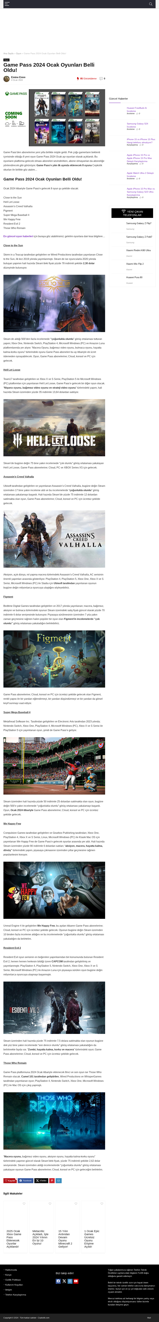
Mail (149, 1318)
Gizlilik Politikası (13, 1280)
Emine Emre (18, 77)
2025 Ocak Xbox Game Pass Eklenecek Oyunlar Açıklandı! (14, 1239)
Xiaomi (129, 256)
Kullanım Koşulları (14, 1284)
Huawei (129, 283)
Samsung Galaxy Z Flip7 (138, 223)
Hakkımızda (11, 1270)
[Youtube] (75, 1281)
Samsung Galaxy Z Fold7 (139, 236)
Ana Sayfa (8, 53)
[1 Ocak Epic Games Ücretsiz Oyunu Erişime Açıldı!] (93, 1214)
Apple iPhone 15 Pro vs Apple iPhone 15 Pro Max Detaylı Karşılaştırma (139, 158)
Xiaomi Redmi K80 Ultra (138, 250)
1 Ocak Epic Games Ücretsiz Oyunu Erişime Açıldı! (91, 1239)
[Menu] (7, 4)
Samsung (130, 229)
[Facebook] (58, 1281)
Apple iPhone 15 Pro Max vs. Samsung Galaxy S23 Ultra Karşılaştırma (141, 191)
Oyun (18, 53)
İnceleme (131, 113)
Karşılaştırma (132, 145)
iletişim (8, 1289)
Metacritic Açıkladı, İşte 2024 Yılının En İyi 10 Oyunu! (40, 1237)
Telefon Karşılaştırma (15, 1294)
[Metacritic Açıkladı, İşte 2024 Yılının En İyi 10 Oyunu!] (41, 1214)
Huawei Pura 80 (134, 277)
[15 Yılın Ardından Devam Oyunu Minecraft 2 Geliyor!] (67, 1214)
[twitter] (64, 1281)
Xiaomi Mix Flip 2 (135, 263)
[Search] (150, 4)
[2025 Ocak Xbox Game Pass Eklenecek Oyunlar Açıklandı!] (15, 1214)
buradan (111, 1305)
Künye (8, 1275)
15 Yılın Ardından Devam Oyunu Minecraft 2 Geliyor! (65, 1239)
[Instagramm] (70, 1281)
